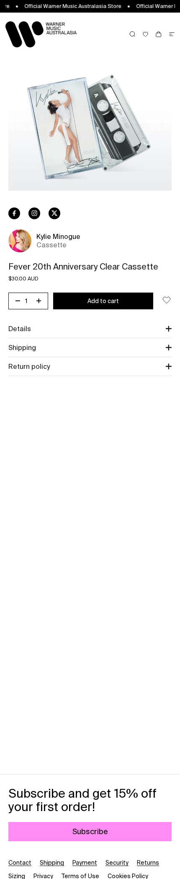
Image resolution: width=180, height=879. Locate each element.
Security (117, 862)
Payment (84, 862)
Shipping (52, 862)
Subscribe (90, 831)
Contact (19, 862)
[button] (90, 328)
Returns (148, 862)
